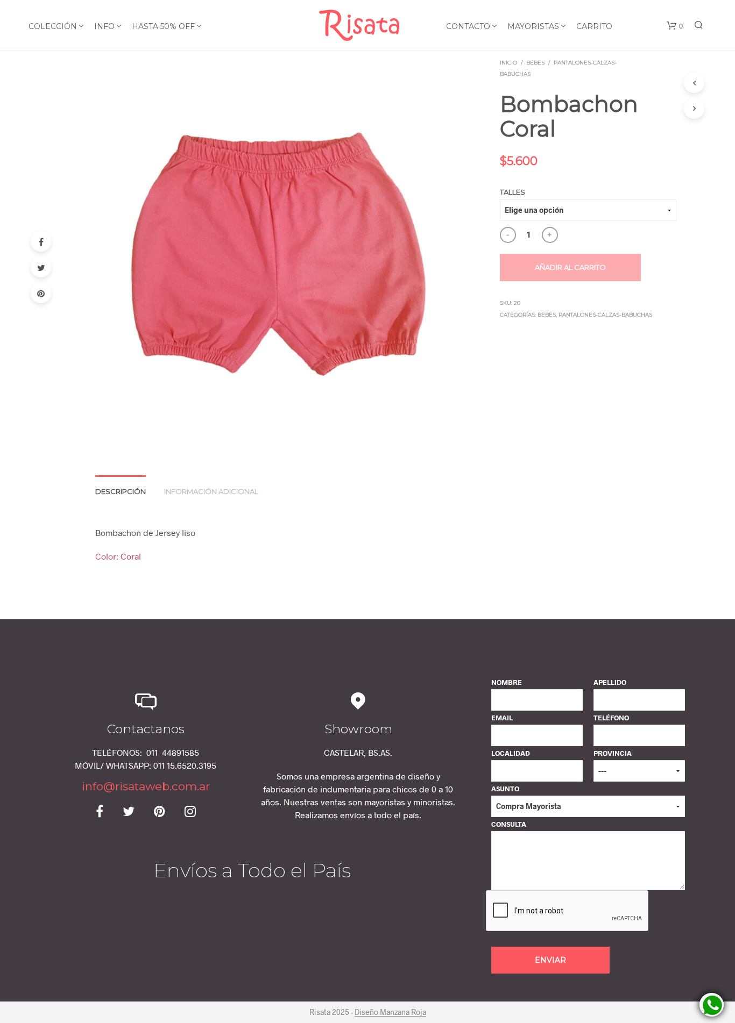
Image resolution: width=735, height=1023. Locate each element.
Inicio (508, 62)
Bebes (535, 62)
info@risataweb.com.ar (146, 786)
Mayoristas (533, 26)
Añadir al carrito (570, 267)
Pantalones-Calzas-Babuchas (605, 314)
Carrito (594, 26)
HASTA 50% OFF (163, 26)
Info (104, 26)
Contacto (468, 26)
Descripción (120, 491)
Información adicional (211, 491)
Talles (512, 192)
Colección (53, 26)
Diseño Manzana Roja (390, 1012)
